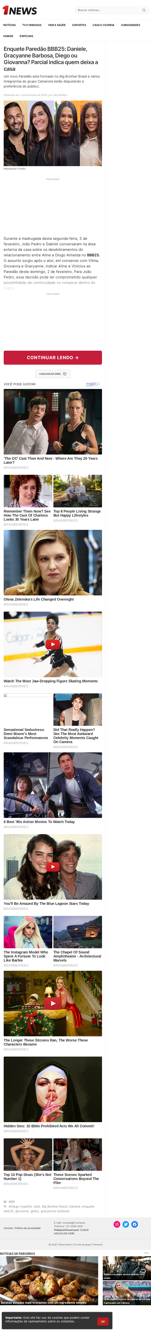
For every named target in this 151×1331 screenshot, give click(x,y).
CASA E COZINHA (103, 25)
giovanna (22, 1211)
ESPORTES (79, 25)
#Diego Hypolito (20, 1206)
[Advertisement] (53, 206)
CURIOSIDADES (130, 25)
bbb (37, 1206)
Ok (103, 1321)
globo (35, 1211)
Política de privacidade (28, 1228)
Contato (8, 1228)
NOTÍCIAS (9, 25)
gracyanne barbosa (55, 1211)
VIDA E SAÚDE (57, 25)
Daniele (74, 1206)
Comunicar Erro (50, 373)
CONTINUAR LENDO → (53, 357)
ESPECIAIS (26, 36)
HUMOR (8, 36)
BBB (12, 1202)
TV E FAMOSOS (31, 25)
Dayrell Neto (60, 95)
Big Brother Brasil (54, 1206)
